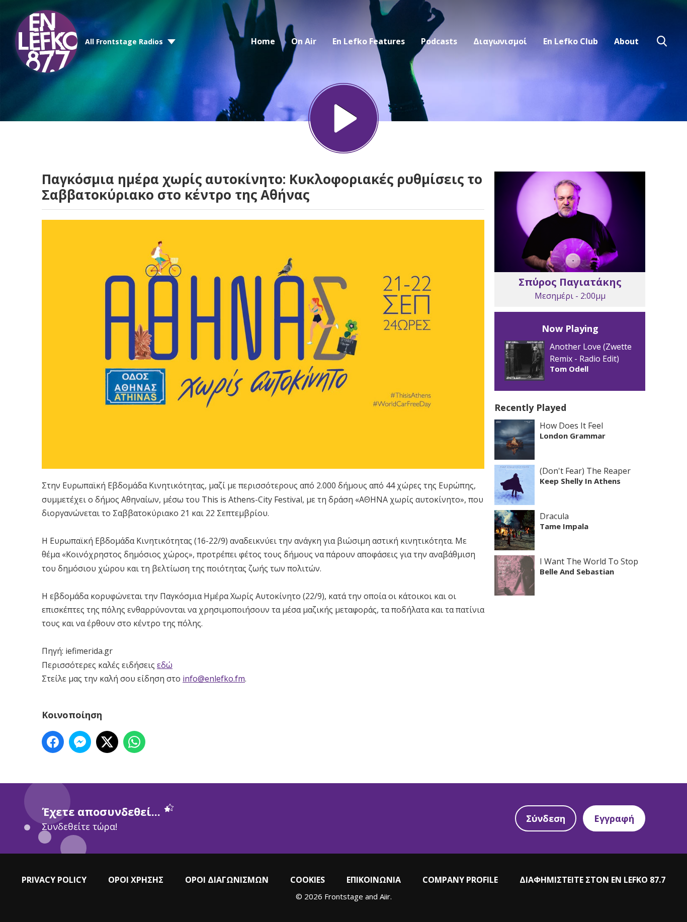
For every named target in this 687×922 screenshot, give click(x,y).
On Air (303, 41)
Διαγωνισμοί (500, 41)
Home (263, 41)
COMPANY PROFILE (460, 879)
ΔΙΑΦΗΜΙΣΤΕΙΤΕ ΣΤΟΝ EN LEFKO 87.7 (592, 879)
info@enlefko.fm (214, 678)
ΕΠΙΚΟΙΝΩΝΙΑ (374, 879)
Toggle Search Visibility (662, 41)
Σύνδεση (545, 818)
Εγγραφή (614, 818)
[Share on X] (107, 742)
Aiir (385, 896)
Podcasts (439, 41)
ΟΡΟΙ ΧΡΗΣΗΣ (135, 879)
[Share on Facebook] (53, 742)
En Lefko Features (368, 41)
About (626, 41)
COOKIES (307, 879)
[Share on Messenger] (80, 742)
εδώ (165, 664)
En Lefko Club (570, 41)
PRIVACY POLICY (54, 879)
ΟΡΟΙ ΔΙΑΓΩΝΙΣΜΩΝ (227, 879)
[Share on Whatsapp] (134, 742)
